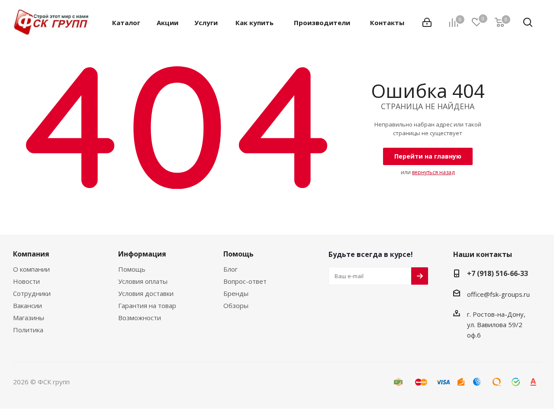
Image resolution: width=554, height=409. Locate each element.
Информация (142, 254)
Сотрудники (32, 293)
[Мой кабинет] (427, 22)
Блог (230, 269)
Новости (26, 281)
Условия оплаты (142, 281)
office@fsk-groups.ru (498, 294)
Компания (31, 254)
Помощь (131, 269)
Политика (28, 329)
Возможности (139, 317)
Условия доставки (146, 293)
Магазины (28, 317)
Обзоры (235, 305)
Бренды (235, 293)
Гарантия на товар (147, 305)
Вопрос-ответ (245, 281)
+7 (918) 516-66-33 (497, 273)
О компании (31, 269)
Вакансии (27, 305)
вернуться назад (433, 172)
